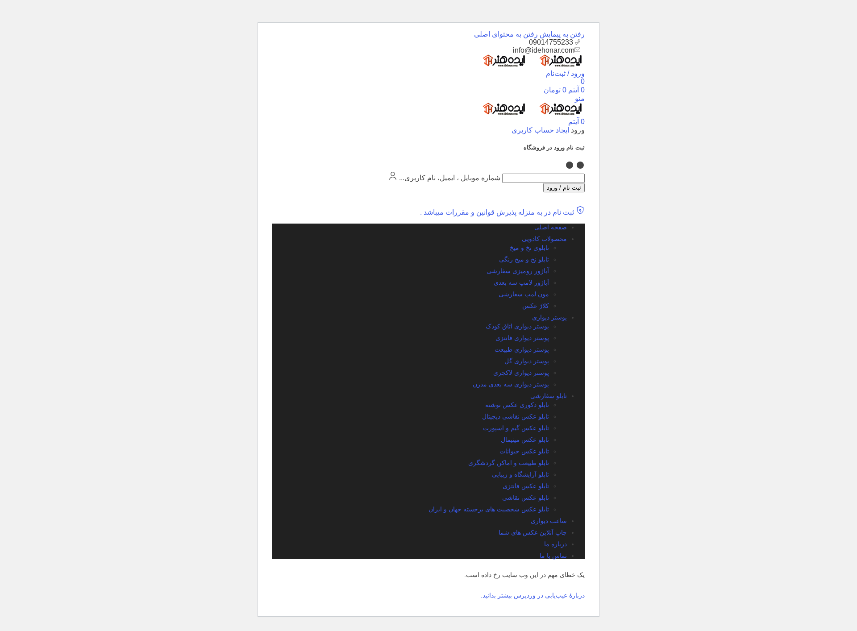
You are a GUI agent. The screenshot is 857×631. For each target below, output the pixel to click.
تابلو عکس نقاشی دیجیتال (515, 416)
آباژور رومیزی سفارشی (518, 270)
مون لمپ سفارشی (524, 294)
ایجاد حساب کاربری (540, 130)
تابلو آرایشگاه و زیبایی (520, 474)
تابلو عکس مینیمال (525, 439)
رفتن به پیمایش (561, 34)
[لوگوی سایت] (556, 65)
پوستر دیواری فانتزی (522, 337)
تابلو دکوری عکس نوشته (517, 404)
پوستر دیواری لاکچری (521, 372)
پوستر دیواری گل (526, 361)
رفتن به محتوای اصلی (506, 34)
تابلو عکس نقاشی (525, 497)
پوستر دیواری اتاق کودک (517, 326)
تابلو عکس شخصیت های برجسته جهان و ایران (488, 509)
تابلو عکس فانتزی (526, 486)
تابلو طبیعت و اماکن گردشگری (508, 462)
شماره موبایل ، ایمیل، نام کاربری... (449, 178)
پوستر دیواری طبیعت (522, 349)
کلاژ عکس (535, 305)
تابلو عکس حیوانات (524, 451)
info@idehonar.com (543, 50)
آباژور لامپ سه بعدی (521, 282)
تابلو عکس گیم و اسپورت (516, 428)
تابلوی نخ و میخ (529, 247)
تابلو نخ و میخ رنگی (524, 259)
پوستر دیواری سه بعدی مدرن (511, 384)
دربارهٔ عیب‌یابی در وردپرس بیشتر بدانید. (533, 595)
